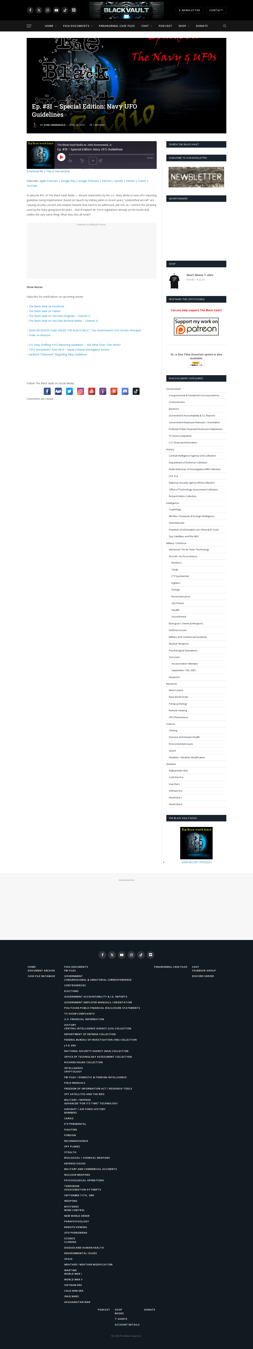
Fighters (176, 583)
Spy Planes (178, 603)
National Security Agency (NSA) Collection (192, 482)
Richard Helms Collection (183, 496)
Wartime (171, 764)
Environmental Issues (181, 744)
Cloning (173, 730)
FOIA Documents (76, 26)
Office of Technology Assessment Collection (193, 489)
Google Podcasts (88, 181)
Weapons (174, 677)
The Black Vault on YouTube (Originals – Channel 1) (59, 316)
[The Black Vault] (126, 10)
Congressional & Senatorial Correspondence (194, 395)
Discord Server (203, 976)
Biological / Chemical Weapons (186, 623)
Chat (145, 26)
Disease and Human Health (184, 737)
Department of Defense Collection (188, 462)
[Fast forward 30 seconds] (104, 161)
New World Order (178, 697)
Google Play (68, 181)
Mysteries (171, 683)
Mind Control (176, 690)
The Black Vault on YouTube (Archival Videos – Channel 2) (63, 320)
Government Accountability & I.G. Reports (192, 415)
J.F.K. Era (173, 476)
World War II (175, 804)
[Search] (224, 26)
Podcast (165, 26)
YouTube (32, 185)
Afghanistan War (178, 770)
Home (49, 26)
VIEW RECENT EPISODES (197, 862)
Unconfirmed (179, 616)
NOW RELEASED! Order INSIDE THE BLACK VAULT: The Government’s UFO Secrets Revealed (85, 330)
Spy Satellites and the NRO (184, 536)
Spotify (118, 181)
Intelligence (172, 503)
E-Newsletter (189, 10)
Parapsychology (178, 703)
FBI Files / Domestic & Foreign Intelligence (191, 516)
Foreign (176, 589)
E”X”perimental (75, 1124)
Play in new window (58, 171)
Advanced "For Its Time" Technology (189, 549)
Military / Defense (176, 543)
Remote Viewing (178, 710)
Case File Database (41, 976)
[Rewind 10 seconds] (83, 161)
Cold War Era (176, 777)
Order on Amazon (39, 335)
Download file (35, 171)
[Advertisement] (92, 253)
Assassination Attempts (185, 663)
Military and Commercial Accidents (188, 637)
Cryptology (175, 509)
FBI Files (70, 970)
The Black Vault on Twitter (45, 311)
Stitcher (130, 181)
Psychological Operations (183, 650)
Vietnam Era (175, 790)
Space (172, 750)
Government (173, 389)
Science (170, 724)
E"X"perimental (180, 576)
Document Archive (41, 970)
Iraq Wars (174, 784)
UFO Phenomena (178, 717)
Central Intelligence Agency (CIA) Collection (192, 455)
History (170, 449)
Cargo (175, 569)
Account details (127, 1324)
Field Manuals (176, 522)
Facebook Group (204, 970)
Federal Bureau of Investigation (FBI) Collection (195, 469)
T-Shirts (121, 1319)
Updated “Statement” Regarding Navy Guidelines (58, 354)
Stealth (175, 610)
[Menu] (29, 26)
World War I (175, 797)
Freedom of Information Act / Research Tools (194, 529)
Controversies (177, 402)
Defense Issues (178, 630)
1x (92, 160)
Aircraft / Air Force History (183, 556)
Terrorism (174, 657)
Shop (182, 26)
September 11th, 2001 (184, 670)
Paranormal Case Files (117, 26)
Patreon (106, 181)
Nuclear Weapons (179, 643)
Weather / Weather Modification (187, 757)
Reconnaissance (181, 596)
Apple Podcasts (48, 181)
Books (119, 1313)
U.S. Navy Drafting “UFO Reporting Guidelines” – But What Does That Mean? (75, 344)
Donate (202, 26)
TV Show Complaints (180, 436)
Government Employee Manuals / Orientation (194, 422)
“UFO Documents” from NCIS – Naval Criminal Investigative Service (69, 349)
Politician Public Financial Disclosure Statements (195, 429)
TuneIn (142, 181)
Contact (216, 10)
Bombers (177, 562)
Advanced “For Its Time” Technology (91, 1103)
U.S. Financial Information (183, 442)
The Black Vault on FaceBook (46, 306)
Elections (174, 409)
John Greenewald (55, 125)
